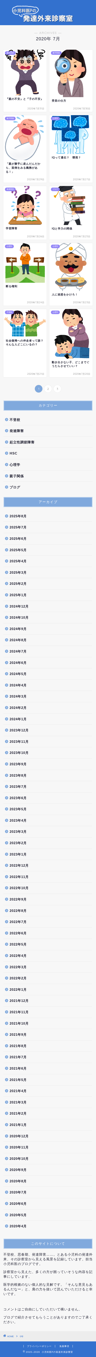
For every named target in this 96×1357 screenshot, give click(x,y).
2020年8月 (18, 1181)
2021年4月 (18, 1091)
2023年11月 (19, 741)
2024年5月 (18, 674)
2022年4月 (18, 956)
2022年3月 (18, 967)
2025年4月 (18, 561)
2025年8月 (18, 516)
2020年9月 (18, 1170)
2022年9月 (18, 899)
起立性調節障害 (22, 442)
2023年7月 (18, 786)
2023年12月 (19, 730)
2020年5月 (18, 1215)
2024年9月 (18, 629)
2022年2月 (18, 978)
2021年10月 (19, 1023)
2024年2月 (18, 708)
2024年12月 (19, 606)
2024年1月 (18, 719)
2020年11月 (19, 1147)
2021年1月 (18, 1125)
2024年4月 (18, 685)
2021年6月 (18, 1068)
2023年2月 (18, 843)
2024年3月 (18, 696)
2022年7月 (18, 922)
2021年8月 (18, 1046)
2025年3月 (18, 572)
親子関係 (17, 476)
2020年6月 (18, 1204)
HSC (13, 453)
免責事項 (64, 1346)
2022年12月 (19, 865)
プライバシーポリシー (39, 1346)
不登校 (15, 420)
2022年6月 (18, 933)
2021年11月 (19, 1012)
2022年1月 (18, 989)
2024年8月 (18, 640)
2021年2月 (18, 1113)
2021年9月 (18, 1034)
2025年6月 (18, 538)
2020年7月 (18, 1192)
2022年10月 (19, 888)
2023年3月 (18, 831)
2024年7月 (18, 651)
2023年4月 (18, 820)
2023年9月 (18, 764)
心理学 (15, 465)
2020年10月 (19, 1159)
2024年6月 (18, 663)
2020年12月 (19, 1136)
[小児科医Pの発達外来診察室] (48, 21)
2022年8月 (18, 911)
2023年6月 (18, 798)
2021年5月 (18, 1080)
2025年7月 (18, 527)
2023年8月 (18, 775)
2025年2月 (18, 583)
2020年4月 (18, 1226)
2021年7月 (18, 1057)
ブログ (15, 487)
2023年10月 (19, 753)
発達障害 (17, 431)
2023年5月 (18, 809)
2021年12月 (19, 1001)
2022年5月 (18, 944)
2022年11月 (19, 877)
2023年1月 (18, 854)
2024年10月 (19, 617)
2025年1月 (18, 595)
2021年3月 (18, 1102)
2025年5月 (18, 550)
